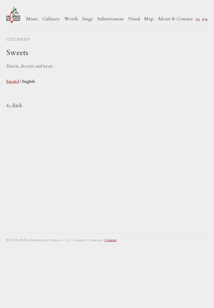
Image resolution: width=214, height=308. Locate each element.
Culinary (51, 19)
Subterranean (110, 19)
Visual (134, 19)
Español (12, 81)
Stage (87, 19)
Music (32, 19)
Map (148, 19)
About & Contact (175, 19)
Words (71, 19)
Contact (111, 240)
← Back (14, 105)
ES (198, 19)
